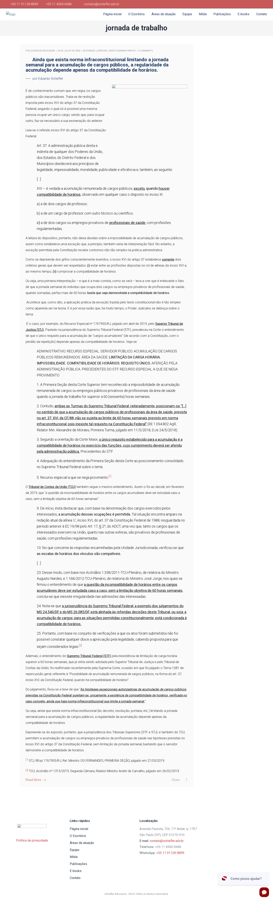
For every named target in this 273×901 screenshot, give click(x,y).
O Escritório (78, 836)
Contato (75, 878)
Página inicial (79, 829)
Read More (33, 780)
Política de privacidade (32, 840)
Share (176, 780)
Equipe (74, 850)
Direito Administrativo (122, 50)
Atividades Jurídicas (95, 50)
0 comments (145, 50)
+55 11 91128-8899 (25, 4)
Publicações (78, 864)
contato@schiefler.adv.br (167, 841)
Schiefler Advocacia (43, 50)
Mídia (74, 857)
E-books (76, 871)
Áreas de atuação (82, 843)
